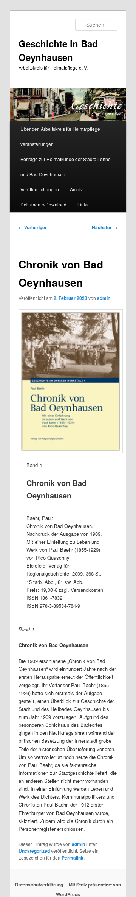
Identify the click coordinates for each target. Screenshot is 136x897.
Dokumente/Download (43, 204)
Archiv (76, 189)
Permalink (72, 857)
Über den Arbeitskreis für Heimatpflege (60, 129)
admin (103, 298)
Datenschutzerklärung (39, 884)
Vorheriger (33, 227)
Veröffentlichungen (39, 189)
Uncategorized (34, 850)
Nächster (104, 227)
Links (82, 204)
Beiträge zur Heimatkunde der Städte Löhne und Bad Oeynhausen (65, 166)
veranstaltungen (37, 144)
